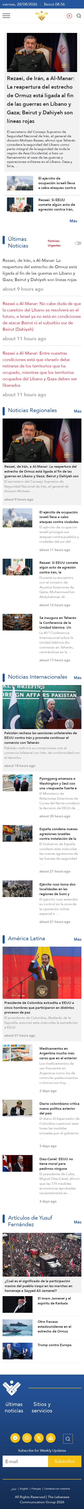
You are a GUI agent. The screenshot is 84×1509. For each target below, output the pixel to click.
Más (73, 221)
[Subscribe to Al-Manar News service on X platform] (39, 1438)
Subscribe (65, 1461)
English (24, 1488)
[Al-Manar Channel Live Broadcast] (50, 1438)
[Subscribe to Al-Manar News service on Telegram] (15, 1438)
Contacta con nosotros (57, 1488)
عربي (14, 1488)
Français (36, 1488)
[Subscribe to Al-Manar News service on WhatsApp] (27, 1438)
